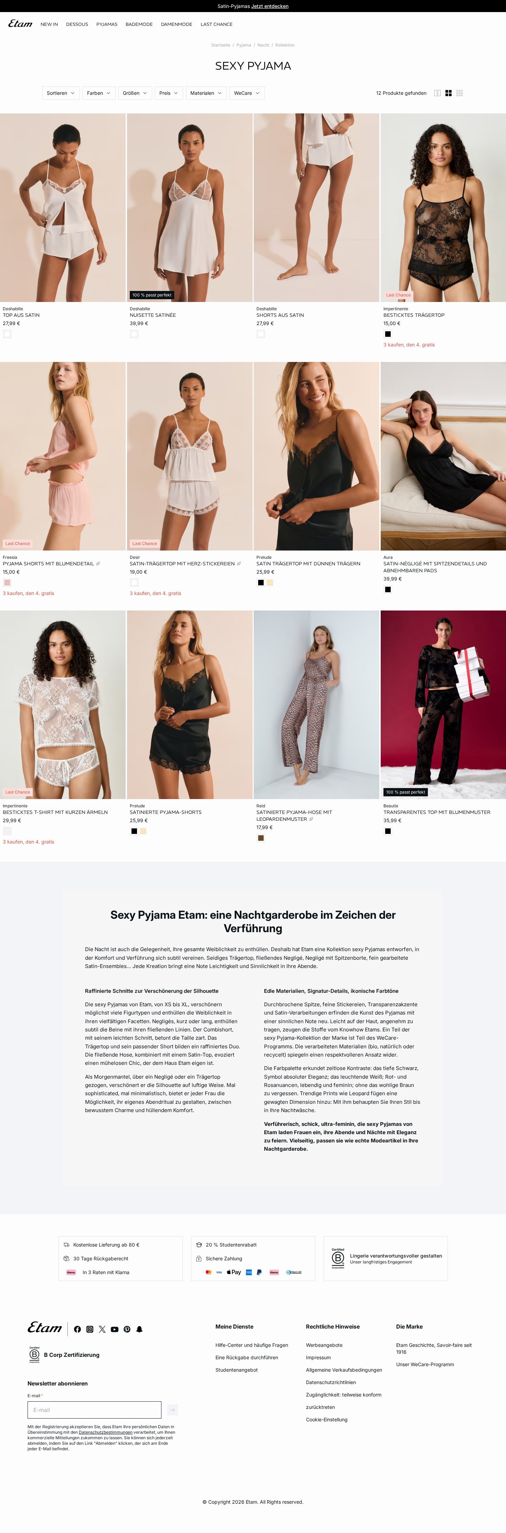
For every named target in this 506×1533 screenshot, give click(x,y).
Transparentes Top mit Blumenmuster (437, 812)
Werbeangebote (324, 1345)
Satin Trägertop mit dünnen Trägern (308, 564)
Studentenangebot (236, 1370)
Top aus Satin (21, 315)
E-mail (35, 1395)
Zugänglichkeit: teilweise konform (343, 1395)
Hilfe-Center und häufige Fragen (251, 1345)
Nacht (263, 45)
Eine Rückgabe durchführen (246, 1357)
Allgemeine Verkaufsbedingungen (344, 1370)
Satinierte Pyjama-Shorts (166, 812)
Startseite (220, 45)
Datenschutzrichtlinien (331, 1382)
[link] (49, 24)
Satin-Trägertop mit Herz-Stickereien (183, 564)
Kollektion (285, 45)
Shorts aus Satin (280, 315)
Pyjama (243, 45)
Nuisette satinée (153, 315)
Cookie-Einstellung (327, 1419)
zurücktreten (320, 1407)
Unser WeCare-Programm (425, 1364)
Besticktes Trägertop (413, 315)
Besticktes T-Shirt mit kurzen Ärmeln (55, 812)
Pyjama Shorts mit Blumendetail (49, 564)
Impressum (318, 1357)
